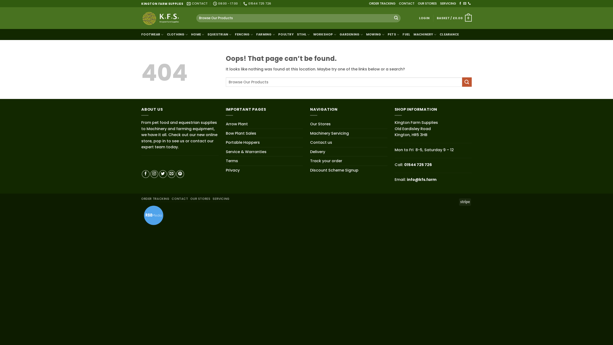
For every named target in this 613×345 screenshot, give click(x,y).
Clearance (449, 34)
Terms (232, 161)
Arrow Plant (237, 124)
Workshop (323, 34)
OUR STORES (427, 3)
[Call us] (469, 3)
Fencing (242, 34)
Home (196, 34)
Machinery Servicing (329, 133)
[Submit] (396, 18)
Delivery (317, 152)
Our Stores (320, 124)
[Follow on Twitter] (163, 174)
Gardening (349, 34)
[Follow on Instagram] (154, 174)
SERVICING (448, 3)
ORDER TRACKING (382, 3)
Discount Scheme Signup (334, 170)
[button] (424, 18)
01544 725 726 (418, 164)
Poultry (286, 34)
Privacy (233, 170)
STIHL (301, 34)
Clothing (176, 34)
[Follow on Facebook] (460, 3)
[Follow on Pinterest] (180, 174)
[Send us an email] (464, 3)
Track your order (326, 161)
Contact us (321, 142)
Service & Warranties (246, 152)
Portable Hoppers (243, 142)
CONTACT (406, 3)
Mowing (373, 34)
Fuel (406, 34)
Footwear (150, 34)
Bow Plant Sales (241, 133)
